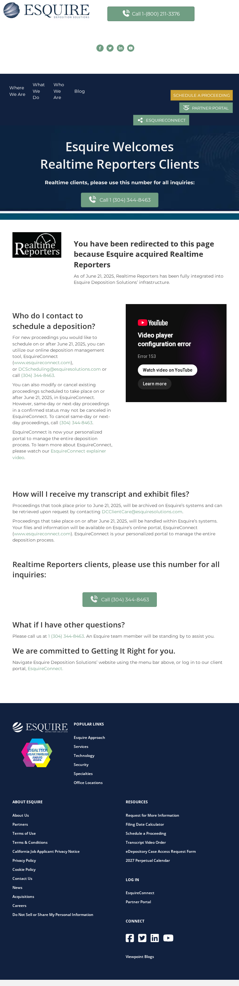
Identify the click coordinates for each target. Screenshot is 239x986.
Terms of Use (24, 833)
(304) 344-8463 (37, 375)
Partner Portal (138, 901)
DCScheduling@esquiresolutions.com (59, 369)
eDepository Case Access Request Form (161, 851)
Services (81, 746)
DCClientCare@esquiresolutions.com (142, 511)
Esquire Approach (89, 737)
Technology (84, 755)
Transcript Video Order (146, 842)
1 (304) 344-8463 (66, 636)
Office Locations (88, 782)
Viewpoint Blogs (140, 956)
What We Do (39, 91)
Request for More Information (152, 815)
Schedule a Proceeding (146, 833)
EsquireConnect (140, 892)
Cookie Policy (23, 869)
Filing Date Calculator (145, 824)
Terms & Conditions (30, 842)
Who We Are (59, 91)
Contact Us (22, 878)
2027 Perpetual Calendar (148, 860)
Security (81, 764)
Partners (20, 824)
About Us (20, 815)
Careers (19, 905)
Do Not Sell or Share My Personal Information (52, 914)
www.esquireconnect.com (42, 362)
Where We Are (17, 91)
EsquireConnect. (45, 668)
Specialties (83, 773)
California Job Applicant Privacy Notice (46, 851)
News (17, 887)
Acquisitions (23, 896)
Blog (79, 91)
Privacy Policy (24, 860)
